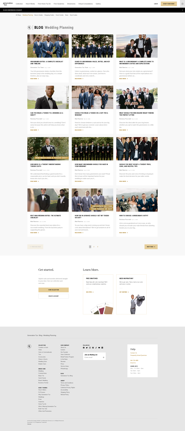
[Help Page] (182, 4)
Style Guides (73, 15)
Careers (63, 349)
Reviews (63, 361)
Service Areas (65, 366)
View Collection (53, 290)
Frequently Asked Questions (138, 355)
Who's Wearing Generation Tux (47, 406)
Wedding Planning (28, 15)
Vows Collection (65, 354)
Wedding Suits (42, 361)
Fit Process (41, 392)
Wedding (40, 371)
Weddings (41, 397)
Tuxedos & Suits (43, 347)
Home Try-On (42, 404)
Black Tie (41, 375)
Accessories (42, 357)
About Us (63, 347)
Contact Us (133, 353)
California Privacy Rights (68, 387)
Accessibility (64, 390)
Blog (40, 335)
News (66, 15)
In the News (64, 359)
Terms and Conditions (67, 383)
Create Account (53, 296)
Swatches (41, 401)
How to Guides (38, 15)
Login (156, 4)
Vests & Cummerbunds (45, 352)
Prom (40, 399)
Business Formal (43, 382)
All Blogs (18, 15)
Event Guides (60, 15)
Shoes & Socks (43, 359)
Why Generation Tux (44, 394)
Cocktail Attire (42, 373)
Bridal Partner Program (67, 357)
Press (62, 364)
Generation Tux (32, 335)
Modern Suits (42, 364)
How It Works (42, 390)
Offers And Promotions (45, 411)
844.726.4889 (134, 360)
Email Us (133, 363)
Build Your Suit (42, 408)
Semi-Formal (42, 378)
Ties (39, 354)
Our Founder (64, 352)
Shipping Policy (65, 392)
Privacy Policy (65, 385)
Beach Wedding (43, 380)
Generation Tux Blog (67, 375)
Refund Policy (65, 394)
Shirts (40, 349)
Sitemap (29, 423)
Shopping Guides (49, 15)
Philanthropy (64, 368)
